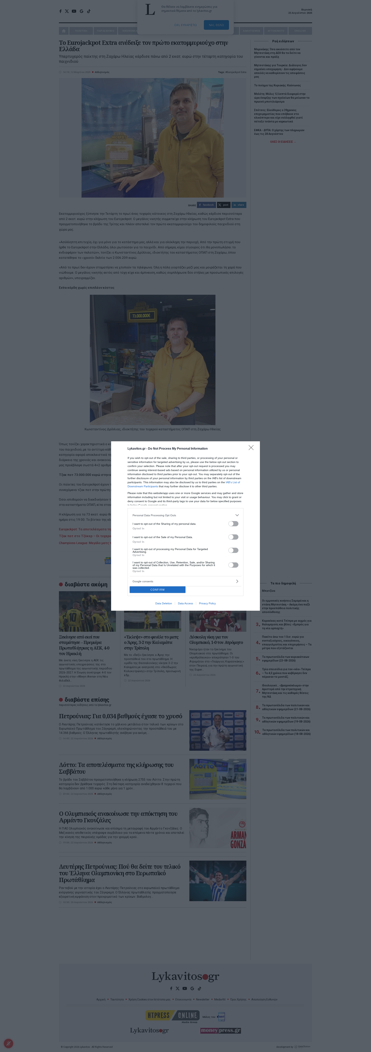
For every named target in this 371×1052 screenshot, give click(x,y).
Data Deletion (163, 603)
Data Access (185, 603)
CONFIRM (158, 589)
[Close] (252, 449)
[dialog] (185, 526)
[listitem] (185, 515)
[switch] (233, 523)
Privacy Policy (207, 603)
